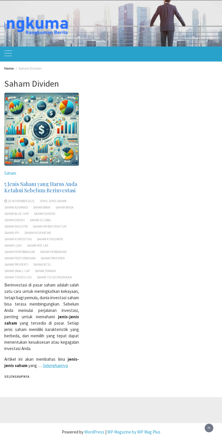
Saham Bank (42, 207)
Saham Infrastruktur (49, 226)
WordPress (94, 432)
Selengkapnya (55, 365)
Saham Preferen (52, 258)
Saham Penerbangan (19, 252)
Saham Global (40, 220)
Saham (10, 173)
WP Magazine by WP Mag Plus (133, 432)
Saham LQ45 (13, 245)
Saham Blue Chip (16, 214)
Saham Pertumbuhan (20, 258)
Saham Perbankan (53, 252)
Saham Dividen (44, 214)
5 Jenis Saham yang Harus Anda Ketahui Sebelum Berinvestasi (40, 187)
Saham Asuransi (16, 207)
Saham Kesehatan (37, 233)
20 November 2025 (21, 201)
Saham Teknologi (18, 277)
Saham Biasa (64, 207)
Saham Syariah (45, 271)
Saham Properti (16, 265)
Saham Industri (16, 226)
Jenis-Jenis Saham (53, 201)
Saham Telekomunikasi (54, 277)
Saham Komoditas (18, 239)
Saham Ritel (42, 265)
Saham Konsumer (50, 239)
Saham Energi (14, 220)
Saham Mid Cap (37, 245)
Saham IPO (11, 233)
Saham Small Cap (17, 271)
